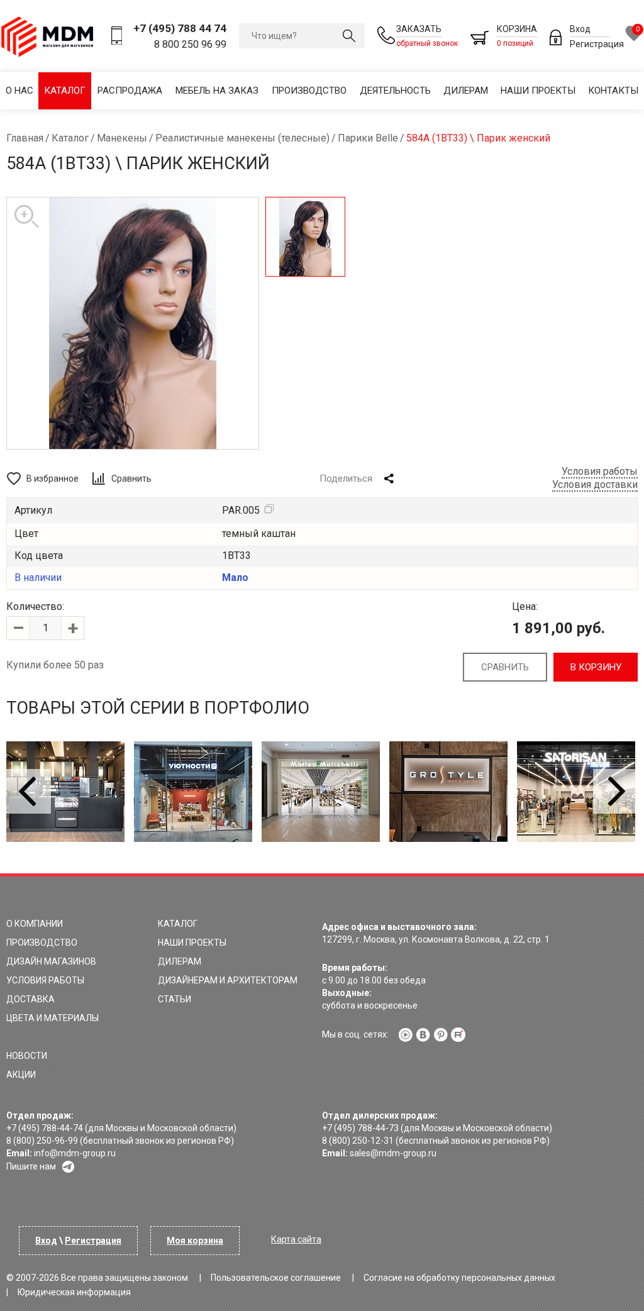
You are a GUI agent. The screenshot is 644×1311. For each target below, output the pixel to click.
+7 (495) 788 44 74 (179, 28)
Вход (580, 29)
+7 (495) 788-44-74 (44, 1128)
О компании (34, 924)
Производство (309, 90)
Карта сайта (296, 1239)
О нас (19, 90)
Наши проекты (538, 90)
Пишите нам (31, 1166)
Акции (21, 1075)
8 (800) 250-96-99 (42, 1141)
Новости (26, 1056)
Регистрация (597, 44)
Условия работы (600, 471)
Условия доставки (595, 484)
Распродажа (129, 90)
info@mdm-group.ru (75, 1153)
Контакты (613, 90)
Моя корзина (195, 1241)
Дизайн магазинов (51, 961)
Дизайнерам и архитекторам (227, 980)
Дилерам (465, 90)
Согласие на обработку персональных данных (459, 1278)
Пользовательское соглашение (276, 1278)
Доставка (30, 999)
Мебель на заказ (216, 90)
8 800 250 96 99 (190, 44)
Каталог (65, 90)
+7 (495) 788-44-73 (360, 1128)
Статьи (174, 999)
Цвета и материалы (52, 1018)
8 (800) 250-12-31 (358, 1141)
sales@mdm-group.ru (393, 1153)
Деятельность (395, 90)
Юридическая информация (74, 1292)
